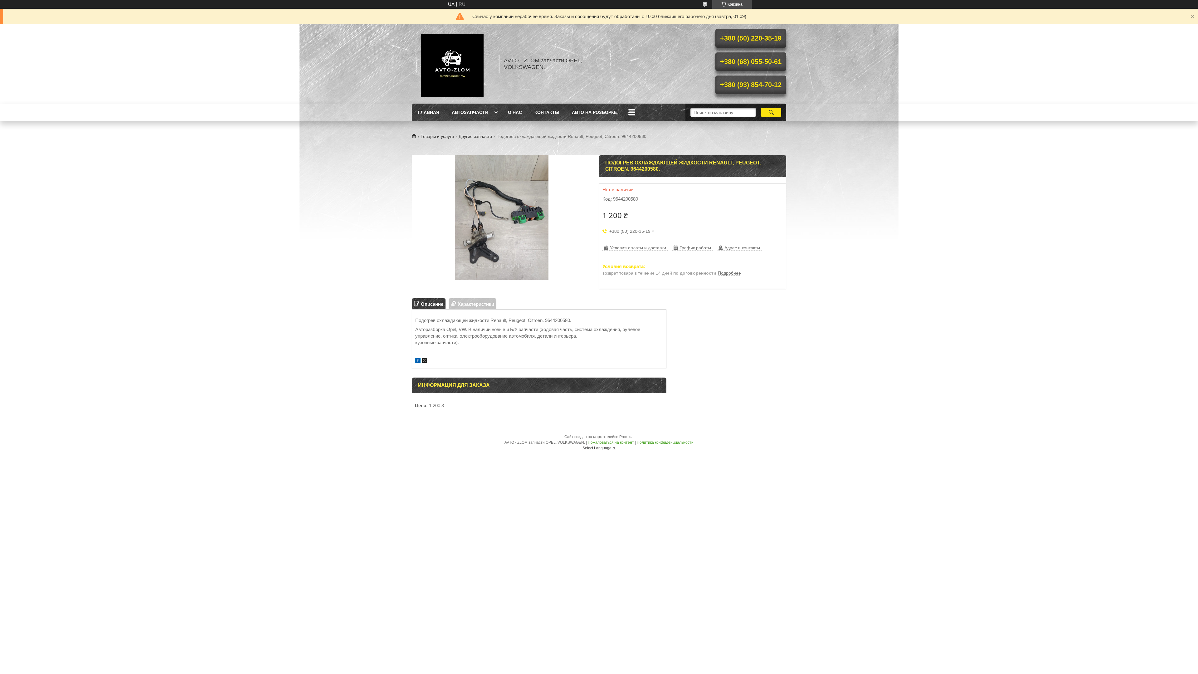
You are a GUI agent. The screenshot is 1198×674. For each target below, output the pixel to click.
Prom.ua (626, 437)
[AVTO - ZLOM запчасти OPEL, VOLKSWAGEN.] (452, 64)
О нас (515, 112)
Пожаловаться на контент (611, 442)
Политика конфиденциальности (665, 442)
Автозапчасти (470, 112)
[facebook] (418, 361)
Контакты (546, 112)
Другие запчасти (475, 136)
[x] (424, 361)
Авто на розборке (594, 112)
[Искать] (771, 112)
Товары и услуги (437, 136)
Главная (428, 112)
